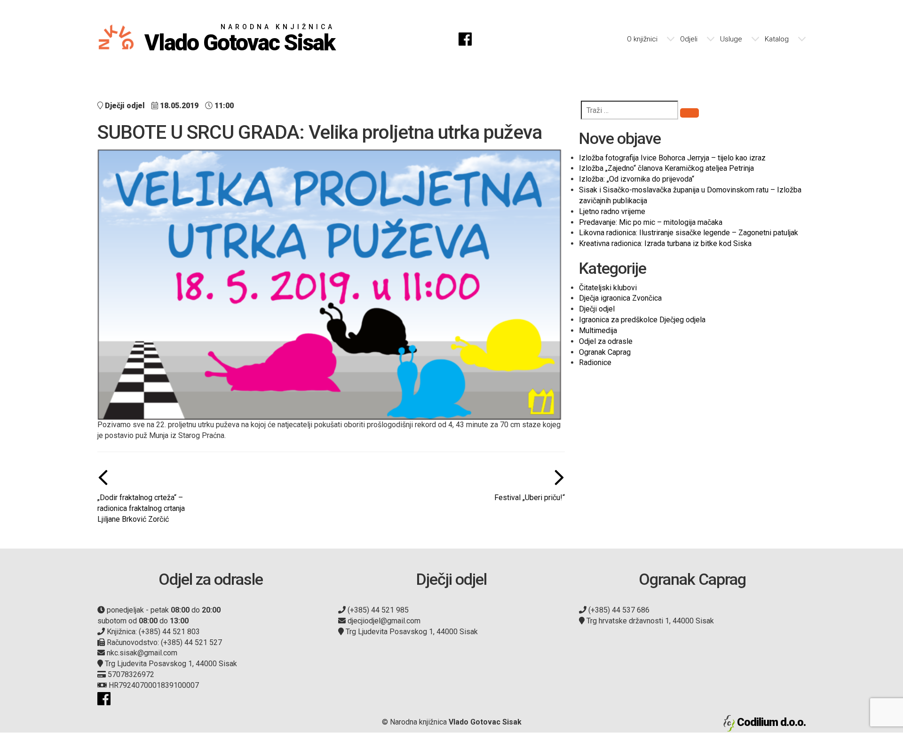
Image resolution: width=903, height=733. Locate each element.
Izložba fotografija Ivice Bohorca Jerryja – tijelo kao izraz (672, 157)
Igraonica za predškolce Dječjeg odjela (642, 319)
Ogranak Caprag (605, 352)
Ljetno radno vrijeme (612, 211)
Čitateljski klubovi (608, 287)
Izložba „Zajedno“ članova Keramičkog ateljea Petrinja (666, 168)
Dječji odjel (597, 308)
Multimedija (598, 330)
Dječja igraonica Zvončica (620, 298)
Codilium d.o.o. (771, 722)
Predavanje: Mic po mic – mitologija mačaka (650, 222)
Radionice (595, 362)
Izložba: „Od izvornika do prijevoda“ (636, 179)
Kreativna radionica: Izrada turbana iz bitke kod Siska (665, 243)
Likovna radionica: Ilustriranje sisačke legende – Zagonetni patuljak (688, 232)
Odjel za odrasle (606, 341)
